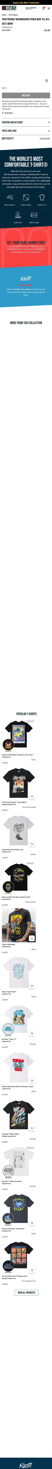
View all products (26, 1292)
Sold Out (26, 95)
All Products (13, 15)
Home (4, 15)
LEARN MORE (45, 138)
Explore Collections (26, 2)
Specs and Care (9, 130)
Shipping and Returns (12, 122)
